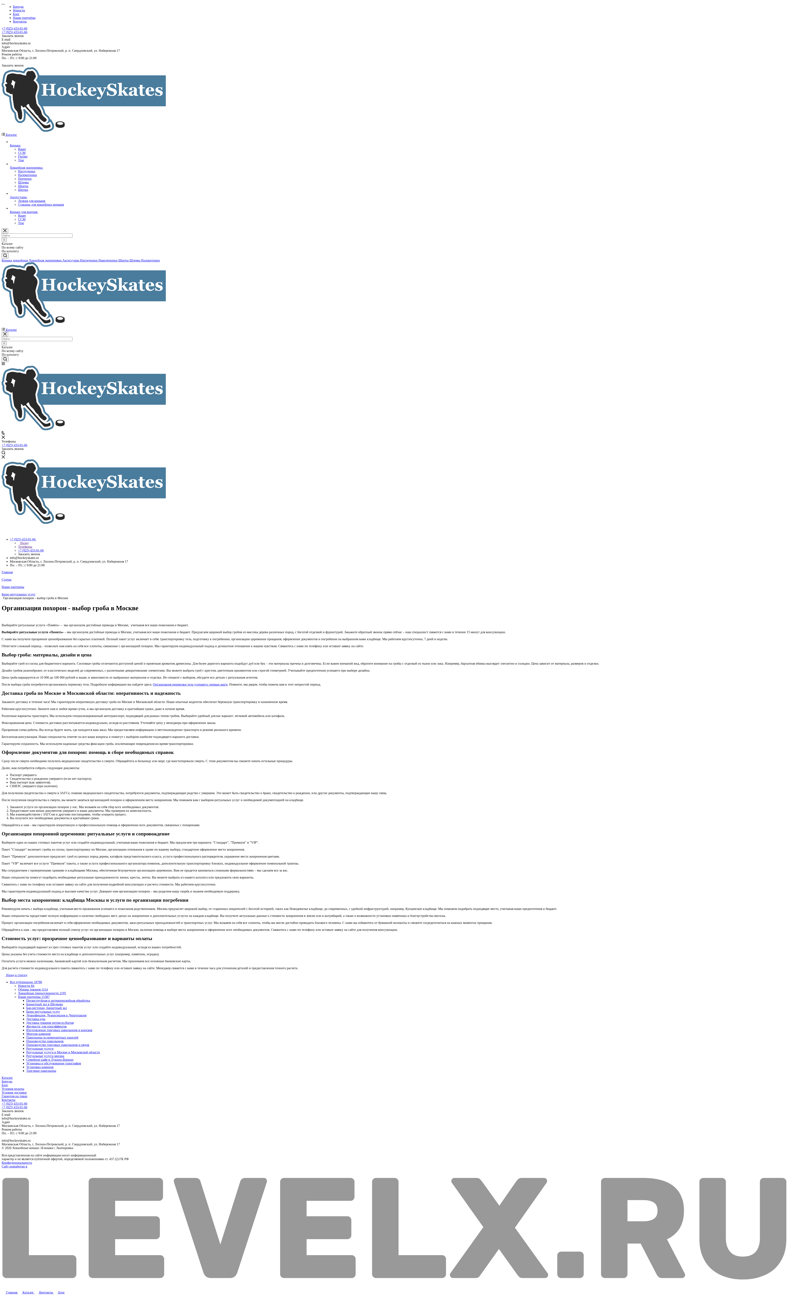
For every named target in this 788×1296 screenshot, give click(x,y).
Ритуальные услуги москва (45, 1056)
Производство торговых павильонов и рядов (57, 1045)
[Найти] (5, 256)
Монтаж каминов (38, 1034)
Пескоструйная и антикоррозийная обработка (58, 1000)
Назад (24, 543)
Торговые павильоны (41, 1070)
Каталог (7, 1077)
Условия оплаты (13, 1089)
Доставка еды (35, 1019)
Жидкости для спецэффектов (46, 1026)
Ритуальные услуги (40, 1048)
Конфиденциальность (17, 1162)
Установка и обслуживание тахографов (53, 1063)
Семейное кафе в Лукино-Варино (49, 1059)
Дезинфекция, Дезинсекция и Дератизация (56, 1015)
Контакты (8, 1100)
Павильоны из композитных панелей (52, 1037)
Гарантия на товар (14, 1096)
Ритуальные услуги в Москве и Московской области (63, 1052)
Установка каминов (40, 1067)
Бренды (7, 1081)
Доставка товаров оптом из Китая (50, 1022)
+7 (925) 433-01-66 (14, 28)
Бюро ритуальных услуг (43, 1011)
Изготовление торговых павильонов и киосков (59, 1030)
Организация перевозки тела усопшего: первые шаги (190, 684)
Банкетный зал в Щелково (44, 1004)
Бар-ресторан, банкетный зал (46, 1008)
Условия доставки (14, 1092)
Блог (5, 1085)
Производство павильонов (45, 1041)
